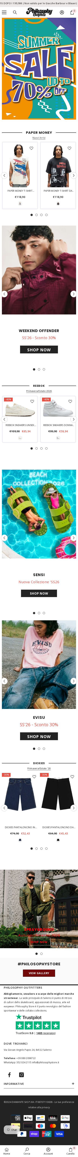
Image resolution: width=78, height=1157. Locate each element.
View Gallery (39, 973)
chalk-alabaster (20, 438)
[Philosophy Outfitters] (39, 69)
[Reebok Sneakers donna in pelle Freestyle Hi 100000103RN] (58, 410)
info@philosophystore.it (45, 1062)
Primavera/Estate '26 (39, 768)
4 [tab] (46, 215)
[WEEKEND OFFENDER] (39, 270)
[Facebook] (9, 1074)
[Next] (73, 175)
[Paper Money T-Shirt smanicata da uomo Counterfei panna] (20, 165)
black (58, 204)
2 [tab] (36, 215)
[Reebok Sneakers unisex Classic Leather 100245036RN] (20, 410)
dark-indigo (20, 840)
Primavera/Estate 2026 (39, 391)
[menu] (4, 12)
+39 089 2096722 (26, 1058)
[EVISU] (39, 664)
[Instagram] (21, 1074)
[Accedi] (61, 12)
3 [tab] (41, 215)
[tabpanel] (20, 176)
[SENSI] (39, 514)
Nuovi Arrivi (39, 137)
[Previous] (4, 175)
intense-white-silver (58, 438)
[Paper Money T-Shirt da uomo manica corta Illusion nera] (58, 165)
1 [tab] (31, 215)
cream (20, 204)
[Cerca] (15, 12)
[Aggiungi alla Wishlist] (31, 148)
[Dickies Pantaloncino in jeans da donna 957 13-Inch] (20, 798)
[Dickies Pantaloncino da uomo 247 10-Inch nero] (58, 798)
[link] (26, 1151)
